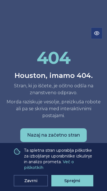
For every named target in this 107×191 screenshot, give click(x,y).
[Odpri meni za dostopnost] (96, 33)
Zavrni (30, 180)
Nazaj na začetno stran (53, 135)
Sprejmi (72, 180)
